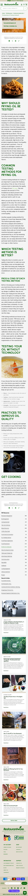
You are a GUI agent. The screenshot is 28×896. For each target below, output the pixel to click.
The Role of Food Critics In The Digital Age (13, 697)
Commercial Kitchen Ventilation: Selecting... (10, 587)
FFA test (14, 188)
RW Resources (9, 13)
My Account (19, 847)
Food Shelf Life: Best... (6, 581)
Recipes (3, 575)
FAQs (5, 852)
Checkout (18, 849)
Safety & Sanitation (5, 572)
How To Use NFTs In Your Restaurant (13, 733)
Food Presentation (5, 544)
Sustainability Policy (9, 863)
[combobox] (14, 8)
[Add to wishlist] (24, 4)
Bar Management (5, 519)
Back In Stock (19, 852)
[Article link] (14, 617)
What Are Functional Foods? (11, 805)
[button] (1, 4)
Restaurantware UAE (9, 865)
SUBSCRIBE (24, 883)
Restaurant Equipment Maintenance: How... (10, 593)
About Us (6, 870)
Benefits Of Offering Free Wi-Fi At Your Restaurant (13, 769)
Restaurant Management (6, 516)
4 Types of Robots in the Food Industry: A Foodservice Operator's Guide (14, 622)
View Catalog (19, 865)
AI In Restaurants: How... (6, 584)
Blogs (5, 868)
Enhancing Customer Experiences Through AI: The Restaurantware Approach (12, 660)
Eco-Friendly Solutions (6, 537)
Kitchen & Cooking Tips (18, 13)
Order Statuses (7, 847)
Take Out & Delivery (5, 525)
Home (3, 13)
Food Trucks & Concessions (7, 534)
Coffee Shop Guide (5, 531)
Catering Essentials (5, 522)
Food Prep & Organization (7, 541)
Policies (5, 849)
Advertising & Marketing (6, 556)
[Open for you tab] (25, 893)
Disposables (3, 562)
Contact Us (19, 863)
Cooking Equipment (5, 569)
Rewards (6, 854)
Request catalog (20, 868)
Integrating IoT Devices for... (7, 590)
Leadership (6, 872)
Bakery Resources (5, 528)
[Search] (25, 8)
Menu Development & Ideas (7, 550)
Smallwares (3, 565)
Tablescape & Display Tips (6, 553)
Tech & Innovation (5, 559)
